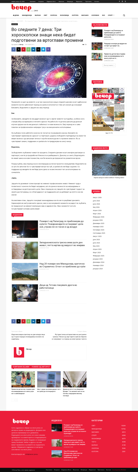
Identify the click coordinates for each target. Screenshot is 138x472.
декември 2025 (98, 223)
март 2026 (97, 214)
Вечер (21, 44)
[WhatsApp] (28, 49)
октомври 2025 (98, 230)
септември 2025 (99, 233)
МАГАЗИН (20, 21)
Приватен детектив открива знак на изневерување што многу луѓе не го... (114, 56)
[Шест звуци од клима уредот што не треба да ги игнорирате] (49, 379)
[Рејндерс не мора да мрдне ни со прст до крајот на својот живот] (97, 46)
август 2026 (97, 197)
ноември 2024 (98, 265)
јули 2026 (96, 201)
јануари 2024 (98, 269)
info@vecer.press (31, 454)
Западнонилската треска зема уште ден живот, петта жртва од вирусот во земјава (74, 442)
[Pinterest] (23, 49)
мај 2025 (96, 246)
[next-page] (16, 400)
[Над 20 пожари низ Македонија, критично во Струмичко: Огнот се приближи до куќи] (57, 454)
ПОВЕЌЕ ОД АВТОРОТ (41, 367)
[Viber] (48, 49)
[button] (124, 15)
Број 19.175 (109, 133)
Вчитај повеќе (108, 65)
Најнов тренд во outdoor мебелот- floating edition (109, 177)
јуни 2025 (96, 243)
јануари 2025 (98, 259)
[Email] (38, 49)
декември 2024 (98, 262)
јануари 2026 (98, 220)
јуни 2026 (96, 204)
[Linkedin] (33, 49)
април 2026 (97, 210)
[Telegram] (43, 49)
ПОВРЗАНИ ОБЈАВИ (21, 367)
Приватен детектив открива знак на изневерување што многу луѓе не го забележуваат (23, 391)
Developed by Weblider (119, 470)
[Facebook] (119, 1)
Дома (13, 21)
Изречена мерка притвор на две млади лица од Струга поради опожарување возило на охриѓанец (28, 337)
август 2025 (97, 236)
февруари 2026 (98, 217)
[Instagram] (122, 1)
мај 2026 (96, 207)
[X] (125, 1)
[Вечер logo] (28, 8)
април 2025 (97, 249)
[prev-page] (12, 400)
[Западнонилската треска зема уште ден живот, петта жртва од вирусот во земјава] (57, 443)
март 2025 (97, 252)
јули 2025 (96, 239)
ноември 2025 (98, 227)
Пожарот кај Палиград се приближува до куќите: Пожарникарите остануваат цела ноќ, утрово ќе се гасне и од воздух (61, 224)
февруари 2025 (98, 256)
